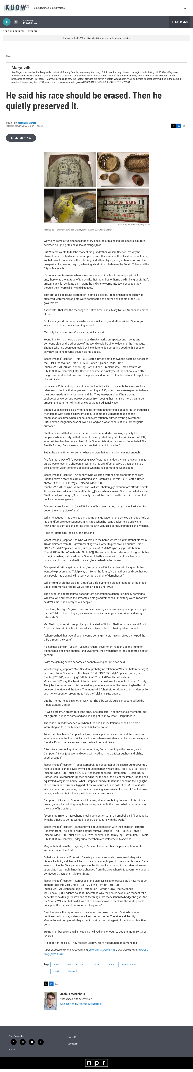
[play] (6, 22)
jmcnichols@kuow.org (102, 949)
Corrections (73, 1044)
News (9, 56)
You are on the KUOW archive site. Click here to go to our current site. (96, 38)
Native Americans (76, 964)
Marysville (21, 67)
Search (32, 31)
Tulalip (95, 964)
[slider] (20, 21)
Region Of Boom (129, 964)
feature (110, 964)
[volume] (15, 22)
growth (57, 971)
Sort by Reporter (14, 31)
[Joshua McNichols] (50, 1001)
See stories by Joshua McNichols (81, 1004)
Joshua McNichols (26, 122)
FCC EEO (72, 1037)
